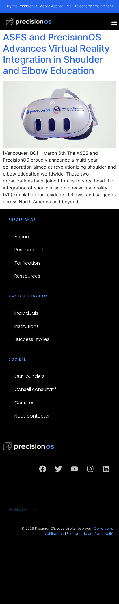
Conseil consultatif (35, 389)
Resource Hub (30, 249)
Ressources (27, 276)
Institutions (26, 326)
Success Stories (31, 339)
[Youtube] (74, 468)
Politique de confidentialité (90, 533)
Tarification (27, 263)
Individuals (26, 313)
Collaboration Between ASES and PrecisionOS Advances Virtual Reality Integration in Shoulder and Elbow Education (56, 48)
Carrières (24, 402)
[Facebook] (42, 468)
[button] (114, 22)
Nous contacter (32, 416)
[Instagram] (90, 468)
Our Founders (29, 376)
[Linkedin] (106, 468)
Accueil (22, 236)
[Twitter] (58, 468)
